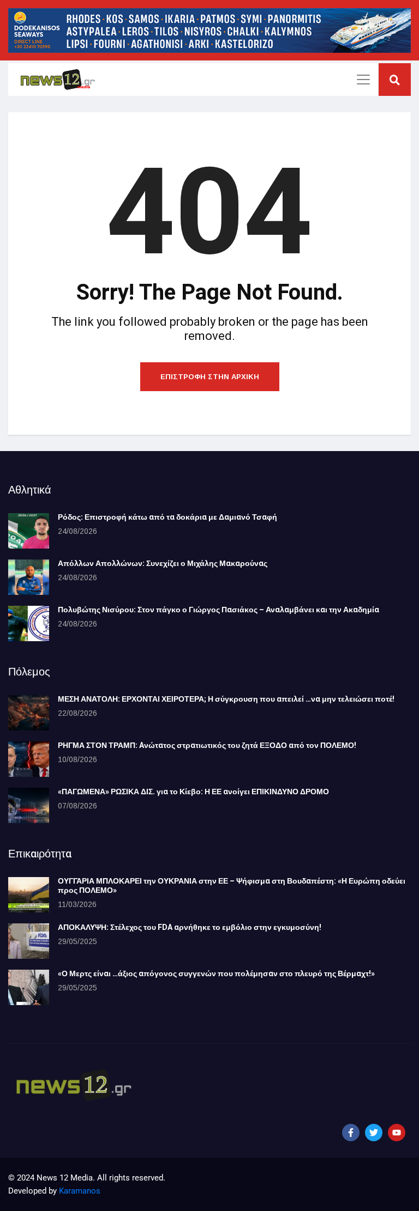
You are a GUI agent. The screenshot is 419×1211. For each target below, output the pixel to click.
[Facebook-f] (351, 1132)
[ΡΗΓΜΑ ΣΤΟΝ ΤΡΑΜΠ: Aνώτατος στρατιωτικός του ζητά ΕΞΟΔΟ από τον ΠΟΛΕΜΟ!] (28, 759)
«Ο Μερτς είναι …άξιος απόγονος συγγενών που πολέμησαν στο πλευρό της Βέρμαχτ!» (216, 973)
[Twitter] (373, 1132)
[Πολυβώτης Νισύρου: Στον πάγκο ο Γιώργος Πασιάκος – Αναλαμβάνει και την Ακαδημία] (28, 623)
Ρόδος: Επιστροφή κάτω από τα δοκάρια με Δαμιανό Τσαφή (167, 517)
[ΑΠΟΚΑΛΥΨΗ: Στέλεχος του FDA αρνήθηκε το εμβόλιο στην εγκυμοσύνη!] (28, 941)
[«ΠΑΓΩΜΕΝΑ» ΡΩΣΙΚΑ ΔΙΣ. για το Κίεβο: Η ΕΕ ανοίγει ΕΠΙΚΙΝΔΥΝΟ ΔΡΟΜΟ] (28, 805)
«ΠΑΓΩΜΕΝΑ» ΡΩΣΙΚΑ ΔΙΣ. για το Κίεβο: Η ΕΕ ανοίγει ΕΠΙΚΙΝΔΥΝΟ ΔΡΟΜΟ (193, 792)
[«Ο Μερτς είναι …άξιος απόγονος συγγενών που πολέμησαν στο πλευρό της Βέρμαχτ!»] (28, 987)
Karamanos (79, 1191)
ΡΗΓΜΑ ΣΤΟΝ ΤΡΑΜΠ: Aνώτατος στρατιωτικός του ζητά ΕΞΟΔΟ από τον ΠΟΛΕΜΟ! (207, 745)
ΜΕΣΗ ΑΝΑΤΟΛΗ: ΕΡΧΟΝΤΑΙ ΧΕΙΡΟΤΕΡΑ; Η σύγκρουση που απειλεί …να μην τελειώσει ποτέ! (226, 699)
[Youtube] (396, 1132)
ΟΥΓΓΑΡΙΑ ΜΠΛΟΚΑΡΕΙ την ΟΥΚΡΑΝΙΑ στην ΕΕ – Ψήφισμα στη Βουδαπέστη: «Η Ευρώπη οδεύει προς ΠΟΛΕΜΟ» (231, 885)
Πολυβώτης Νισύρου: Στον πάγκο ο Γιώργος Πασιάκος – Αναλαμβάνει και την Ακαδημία (218, 610)
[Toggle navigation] (363, 79)
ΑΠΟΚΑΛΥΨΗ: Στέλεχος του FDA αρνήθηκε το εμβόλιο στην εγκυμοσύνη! (189, 927)
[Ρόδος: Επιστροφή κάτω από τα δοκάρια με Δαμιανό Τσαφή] (28, 531)
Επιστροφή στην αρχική (209, 377)
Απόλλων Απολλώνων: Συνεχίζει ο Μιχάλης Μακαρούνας (162, 563)
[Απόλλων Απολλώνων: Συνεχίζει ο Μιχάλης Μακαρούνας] (28, 577)
